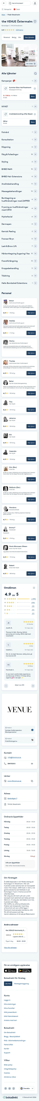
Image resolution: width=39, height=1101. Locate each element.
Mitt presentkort (10, 1012)
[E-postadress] (20, 757)
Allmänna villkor (10, 1077)
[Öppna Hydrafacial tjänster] (35, 217)
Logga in (7, 1000)
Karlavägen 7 (12, 798)
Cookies (7, 1073)
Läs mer (8, 984)
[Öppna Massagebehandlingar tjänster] (35, 191)
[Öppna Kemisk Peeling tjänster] (35, 231)
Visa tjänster (29, 37)
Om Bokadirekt (9, 1032)
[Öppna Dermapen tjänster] (35, 224)
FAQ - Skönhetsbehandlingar (15, 1041)
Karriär (6, 1049)
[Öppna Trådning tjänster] (35, 276)
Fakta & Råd (8, 1045)
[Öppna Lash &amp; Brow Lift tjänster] (35, 246)
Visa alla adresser (10, 948)
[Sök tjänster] (35, 73)
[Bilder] (19, 709)
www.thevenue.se (14, 781)
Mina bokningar (10, 1004)
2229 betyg (19, 30)
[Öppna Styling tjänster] (35, 162)
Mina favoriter (9, 1008)
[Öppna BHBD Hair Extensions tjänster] (35, 176)
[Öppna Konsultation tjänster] (35, 140)
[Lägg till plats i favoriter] (35, 21)
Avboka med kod (10, 1020)
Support (7, 1053)
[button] (19, 92)
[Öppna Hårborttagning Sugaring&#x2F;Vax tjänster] (35, 254)
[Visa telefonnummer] (32, 764)
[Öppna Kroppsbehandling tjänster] (35, 268)
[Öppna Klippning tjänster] (35, 147)
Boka (33, 96)
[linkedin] (9, 1088)
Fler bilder (29, 63)
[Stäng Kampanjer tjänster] (35, 81)
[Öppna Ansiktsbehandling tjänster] (35, 184)
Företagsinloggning (21, 984)
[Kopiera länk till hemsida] (32, 781)
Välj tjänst (31, 313)
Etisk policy (8, 1065)
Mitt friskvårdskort (11, 1016)
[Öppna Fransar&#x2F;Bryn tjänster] (35, 239)
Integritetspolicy (10, 1069)
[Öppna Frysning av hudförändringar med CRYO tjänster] (35, 208)
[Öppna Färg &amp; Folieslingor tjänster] (35, 154)
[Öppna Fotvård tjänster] (35, 132)
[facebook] (13, 1088)
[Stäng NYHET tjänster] (35, 106)
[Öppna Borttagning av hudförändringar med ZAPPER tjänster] (35, 199)
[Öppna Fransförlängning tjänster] (35, 261)
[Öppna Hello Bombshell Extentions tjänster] (35, 283)
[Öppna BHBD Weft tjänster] (35, 169)
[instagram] (5, 1088)
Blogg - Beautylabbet (12, 1036)
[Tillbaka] (4, 3)
